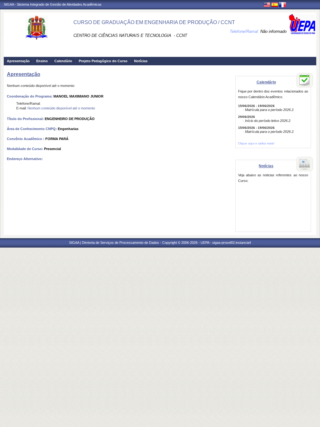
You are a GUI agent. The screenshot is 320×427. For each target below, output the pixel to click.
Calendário (63, 61)
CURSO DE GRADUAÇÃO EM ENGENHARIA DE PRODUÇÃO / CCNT (154, 22)
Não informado (273, 31)
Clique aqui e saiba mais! (256, 143)
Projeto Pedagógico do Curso (103, 61)
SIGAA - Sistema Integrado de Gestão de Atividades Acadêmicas (53, 4)
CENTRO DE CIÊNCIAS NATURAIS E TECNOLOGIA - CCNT (130, 35)
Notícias (141, 61)
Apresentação (18, 61)
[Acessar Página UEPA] (302, 24)
